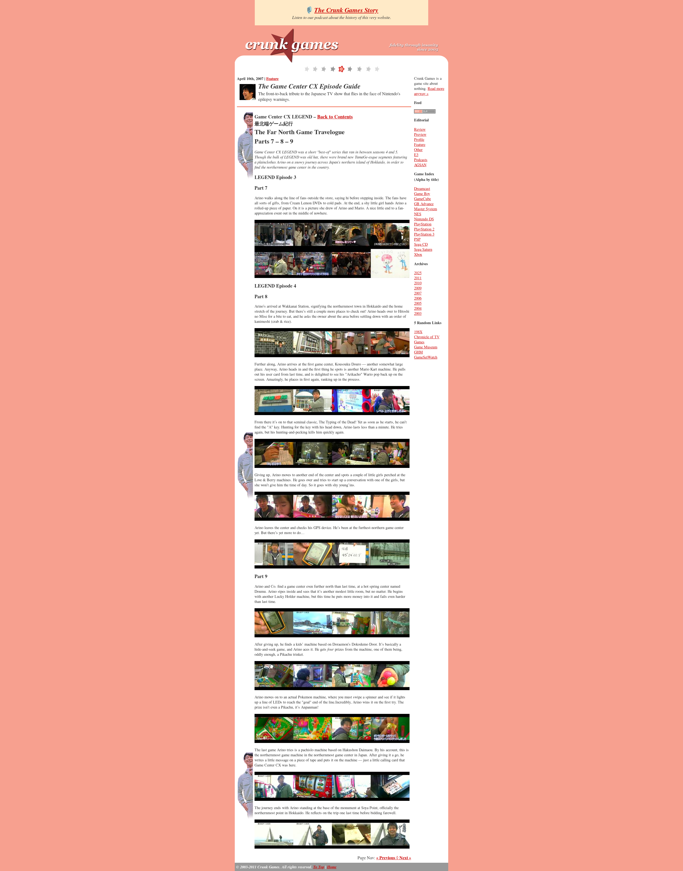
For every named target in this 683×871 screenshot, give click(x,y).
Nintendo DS (424, 218)
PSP (417, 239)
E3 (416, 154)
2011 (418, 277)
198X (418, 331)
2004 (418, 308)
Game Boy (422, 193)
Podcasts (420, 159)
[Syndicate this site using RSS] (424, 111)
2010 (418, 282)
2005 (418, 303)
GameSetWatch (425, 357)
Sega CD (421, 244)
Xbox (418, 254)
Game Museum (425, 346)
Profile (419, 139)
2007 (418, 293)
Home (331, 867)
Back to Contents (335, 116)
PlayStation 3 (424, 234)
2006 (418, 298)
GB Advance (424, 203)
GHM (418, 352)
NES (417, 213)
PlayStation (422, 223)
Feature (272, 78)
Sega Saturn (423, 249)
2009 (418, 288)
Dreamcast (422, 188)
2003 (418, 313)
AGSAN (420, 164)
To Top (318, 867)
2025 (418, 272)
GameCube (422, 198)
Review (420, 129)
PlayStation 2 (424, 229)
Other (418, 149)
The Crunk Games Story (346, 9)
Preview (420, 134)
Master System (425, 208)
